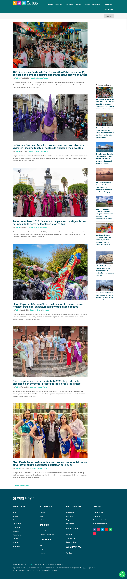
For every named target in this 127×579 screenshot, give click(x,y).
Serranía (42, 553)
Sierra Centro (17, 531)
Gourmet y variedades (46, 534)
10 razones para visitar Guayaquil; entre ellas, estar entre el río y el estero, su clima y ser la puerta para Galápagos (104, 187)
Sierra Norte (17, 535)
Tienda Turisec (71, 538)
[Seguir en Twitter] (102, 529)
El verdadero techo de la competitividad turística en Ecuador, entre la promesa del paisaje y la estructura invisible (104, 158)
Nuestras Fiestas (42, 78)
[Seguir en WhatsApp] (110, 529)
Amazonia (16, 542)
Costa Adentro (17, 527)
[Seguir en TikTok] (94, 533)
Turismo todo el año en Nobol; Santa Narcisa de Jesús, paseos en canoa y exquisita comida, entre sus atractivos (105, 132)
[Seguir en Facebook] (94, 529)
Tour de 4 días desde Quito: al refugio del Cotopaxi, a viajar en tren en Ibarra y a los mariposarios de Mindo (104, 213)
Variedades (45, 151)
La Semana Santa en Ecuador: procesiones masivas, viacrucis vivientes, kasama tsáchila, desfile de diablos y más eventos (48, 146)
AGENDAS (87, 4)
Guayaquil (16, 516)
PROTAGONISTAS (96, 4)
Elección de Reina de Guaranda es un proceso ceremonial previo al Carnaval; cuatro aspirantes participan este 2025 (50, 463)
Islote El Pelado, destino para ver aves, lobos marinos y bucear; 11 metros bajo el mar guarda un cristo (105, 270)
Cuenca (15, 520)
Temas (41, 516)
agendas (33, 78)
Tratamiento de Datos (100, 523)
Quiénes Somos (98, 512)
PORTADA (50, 4)
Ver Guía (69, 553)
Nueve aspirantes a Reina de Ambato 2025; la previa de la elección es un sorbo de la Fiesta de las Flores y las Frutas (47, 382)
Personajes (70, 523)
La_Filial (29, 564)
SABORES (78, 4)
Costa (41, 545)
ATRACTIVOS (69, 4)
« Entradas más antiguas (21, 486)
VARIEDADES (108, 4)
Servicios (69, 534)
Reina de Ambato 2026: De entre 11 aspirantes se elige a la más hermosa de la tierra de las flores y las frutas (50, 223)
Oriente (41, 549)
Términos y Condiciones (101, 520)
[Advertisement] (105, 51)
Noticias (42, 512)
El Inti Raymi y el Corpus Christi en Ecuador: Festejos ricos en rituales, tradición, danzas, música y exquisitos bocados (48, 305)
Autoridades (70, 512)
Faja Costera (17, 523)
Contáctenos (97, 516)
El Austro (16, 538)
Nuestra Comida (44, 531)
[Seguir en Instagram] (98, 529)
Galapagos (16, 546)
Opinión (42, 520)
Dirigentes (69, 516)
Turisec (17, 78)
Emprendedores (71, 520)
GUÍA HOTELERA (109, 9)
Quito (14, 512)
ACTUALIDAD (58, 4)
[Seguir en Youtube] (106, 529)
